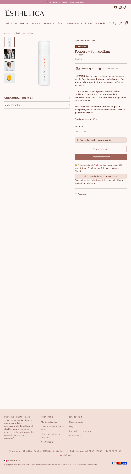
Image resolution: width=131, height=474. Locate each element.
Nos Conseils (47, 441)
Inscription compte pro (80, 431)
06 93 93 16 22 (116, 451)
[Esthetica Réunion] (24, 13)
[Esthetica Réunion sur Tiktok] (125, 7)
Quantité (79, 126)
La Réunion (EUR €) (14, 461)
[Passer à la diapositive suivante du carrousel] (124, 218)
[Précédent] (39, 2)
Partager (82, 194)
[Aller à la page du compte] (119, 23)
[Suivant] (91, 2)
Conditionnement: (86, 119)
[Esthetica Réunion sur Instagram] (120, 7)
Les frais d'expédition (97, 180)
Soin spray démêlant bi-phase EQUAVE (65, 384)
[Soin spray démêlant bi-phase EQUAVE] (65, 304)
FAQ (71, 426)
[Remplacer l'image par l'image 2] (9, 54)
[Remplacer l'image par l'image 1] (9, 42)
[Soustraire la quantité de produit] (77, 131)
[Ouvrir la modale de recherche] (114, 23)
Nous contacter (76, 422)
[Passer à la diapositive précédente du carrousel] (118, 218)
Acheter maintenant (100, 156)
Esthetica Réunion (24, 465)
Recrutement (75, 435)
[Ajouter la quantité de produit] (85, 131)
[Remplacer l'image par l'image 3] (9, 66)
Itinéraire (67, 455)
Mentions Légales (49, 422)
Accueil (7, 33)
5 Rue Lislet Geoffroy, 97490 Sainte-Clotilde (43, 451)
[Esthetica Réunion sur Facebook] (115, 7)
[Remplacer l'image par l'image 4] (9, 78)
